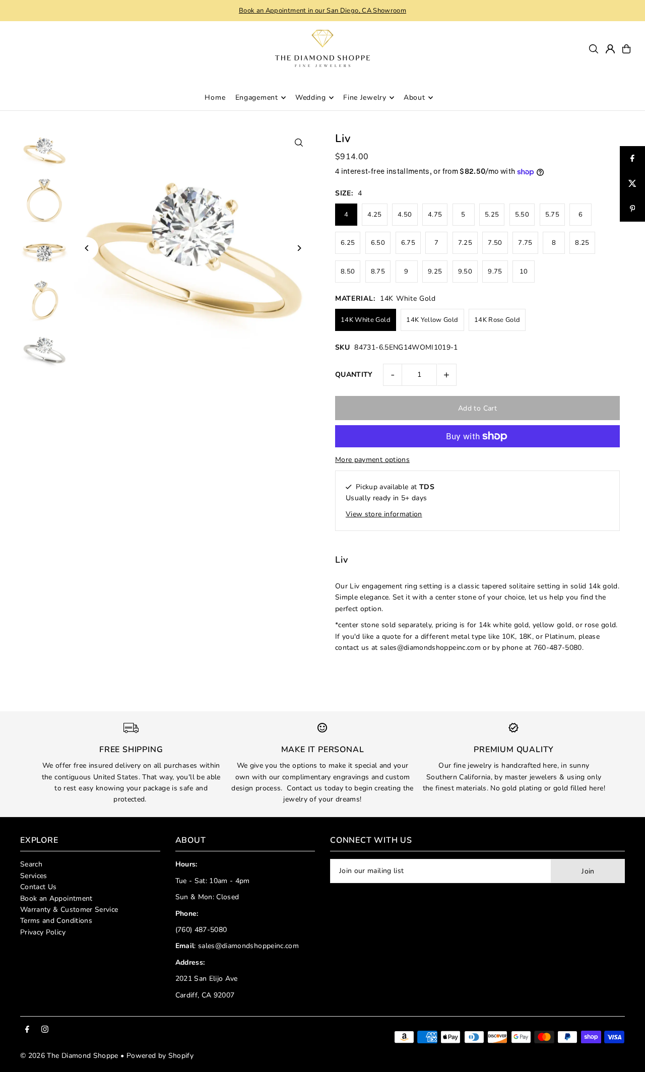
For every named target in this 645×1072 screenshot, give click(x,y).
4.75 (435, 214)
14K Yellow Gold (432, 319)
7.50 (495, 242)
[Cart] (626, 48)
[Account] (610, 48)
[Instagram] (44, 1030)
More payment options (372, 459)
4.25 (374, 214)
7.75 (525, 242)
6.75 (408, 242)
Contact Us (38, 887)
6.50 (378, 242)
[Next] (298, 248)
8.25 (582, 242)
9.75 (495, 271)
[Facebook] (27, 1030)
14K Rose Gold (497, 319)
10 (524, 271)
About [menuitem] (414, 97)
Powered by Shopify (160, 1055)
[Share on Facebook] (632, 158)
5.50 (522, 214)
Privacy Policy (43, 932)
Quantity (354, 374)
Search (31, 864)
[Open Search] (593, 48)
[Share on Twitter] (632, 183)
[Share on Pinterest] (632, 209)
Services (33, 876)
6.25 (348, 242)
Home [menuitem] (215, 97)
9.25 (435, 271)
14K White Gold (366, 319)
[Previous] (87, 248)
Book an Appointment (56, 898)
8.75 (378, 271)
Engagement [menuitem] (256, 97)
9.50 (465, 271)
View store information (384, 514)
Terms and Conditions (56, 920)
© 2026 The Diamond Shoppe (69, 1055)
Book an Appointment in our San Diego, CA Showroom (322, 10)
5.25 (492, 214)
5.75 (552, 214)
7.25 (465, 242)
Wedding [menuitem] (310, 97)
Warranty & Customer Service (69, 909)
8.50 (348, 271)
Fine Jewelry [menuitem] (364, 97)
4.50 (405, 214)
